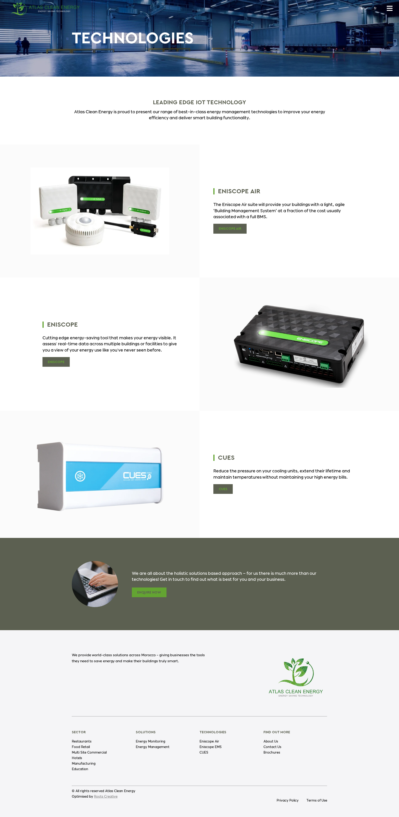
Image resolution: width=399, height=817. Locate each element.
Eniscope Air (230, 228)
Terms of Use (316, 800)
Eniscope (56, 362)
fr (375, 8)
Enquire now (149, 592)
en (363, 8)
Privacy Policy (288, 800)
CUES (223, 489)
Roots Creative (106, 796)
